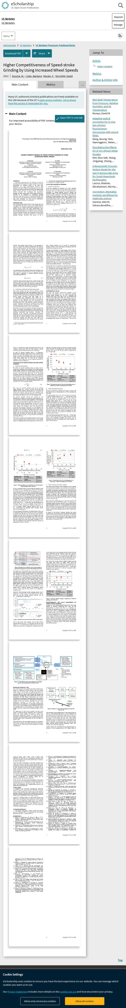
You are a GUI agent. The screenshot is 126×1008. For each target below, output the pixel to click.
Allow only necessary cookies (40, 1001)
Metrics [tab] (50, 84)
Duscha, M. (18, 76)
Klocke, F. (48, 76)
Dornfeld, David (64, 76)
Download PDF (13, 53)
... (82, 84)
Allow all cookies (84, 1001)
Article (96, 61)
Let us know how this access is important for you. (42, 101)
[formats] (26, 53)
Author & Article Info (105, 80)
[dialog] (63, 988)
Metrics (97, 74)
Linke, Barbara (34, 76)
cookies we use (68, 991)
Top (120, 960)
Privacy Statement (18, 991)
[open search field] (120, 5)
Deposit (118, 17)
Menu (6, 36)
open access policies (50, 100)
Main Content (17, 114)
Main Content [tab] (20, 84)
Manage (117, 24)
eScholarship (9, 45)
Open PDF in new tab (71, 117)
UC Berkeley (8, 22)
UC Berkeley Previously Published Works (55, 45)
